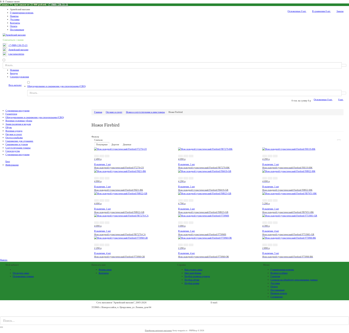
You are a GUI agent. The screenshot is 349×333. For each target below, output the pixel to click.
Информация (12, 164)
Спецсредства (12, 151)
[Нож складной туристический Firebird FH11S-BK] (288, 148)
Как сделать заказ (193, 269)
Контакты (15, 22)
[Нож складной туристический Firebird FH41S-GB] (204, 171)
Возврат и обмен (279, 273)
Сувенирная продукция (17, 110)
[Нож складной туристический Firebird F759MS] (203, 215)
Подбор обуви (191, 279)
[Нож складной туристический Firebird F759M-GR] (121, 237)
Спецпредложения (19, 76)
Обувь (8, 127)
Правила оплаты (278, 293)
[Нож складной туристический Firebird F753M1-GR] (289, 215)
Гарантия (275, 276)
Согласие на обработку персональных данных (294, 279)
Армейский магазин (18, 49)
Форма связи (105, 269)
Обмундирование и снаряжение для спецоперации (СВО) (56, 86)
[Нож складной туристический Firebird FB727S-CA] (121, 215)
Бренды (14, 73)
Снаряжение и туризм (16, 144)
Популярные (102, 144)
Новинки (14, 70)
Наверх (3, 260)
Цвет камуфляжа (192, 273)
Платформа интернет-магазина (158, 330)
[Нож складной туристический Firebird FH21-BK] (120, 171)
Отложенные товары (23, 276)
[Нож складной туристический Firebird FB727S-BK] (205, 148)
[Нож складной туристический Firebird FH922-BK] (288, 171)
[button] (96, 156)
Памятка (14, 16)
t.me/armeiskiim (16, 54)
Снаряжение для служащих (19, 141)
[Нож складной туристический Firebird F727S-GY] (120, 148)
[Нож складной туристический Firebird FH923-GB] (204, 193)
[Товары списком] (334, 140)
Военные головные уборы (18, 120)
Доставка (14, 19)
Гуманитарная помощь (21, 12)
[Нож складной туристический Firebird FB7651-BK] (289, 193)
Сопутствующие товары (18, 147)
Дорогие (115, 144)
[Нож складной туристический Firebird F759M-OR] (205, 237)
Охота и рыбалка (14, 137)
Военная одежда (13, 130)
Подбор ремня (191, 283)
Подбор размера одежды (197, 276)
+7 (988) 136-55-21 (58, 4)
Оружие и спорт (13, 134)
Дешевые (127, 144)
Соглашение (276, 296)
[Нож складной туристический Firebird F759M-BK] (289, 237)
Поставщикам (17, 29)
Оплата (13, 26)
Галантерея (11, 114)
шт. (297, 11)
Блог (7, 161)
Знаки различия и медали (18, 124)
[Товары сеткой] (339, 140)
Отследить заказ (21, 273)
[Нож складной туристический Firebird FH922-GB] (120, 193)
